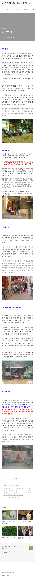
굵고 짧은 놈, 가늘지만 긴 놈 (11, 493)
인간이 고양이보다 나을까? (10, 490)
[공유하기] (8, 478)
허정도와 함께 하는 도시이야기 (16, 3)
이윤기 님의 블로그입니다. (8, 549)
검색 (28, 3)
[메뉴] (31, 3)
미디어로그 (17, 10)
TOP (31, 573)
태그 (8, 10)
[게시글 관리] (10, 478)
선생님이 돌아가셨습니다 (10, 497)
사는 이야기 (6, 485)
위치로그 (26, 10)
